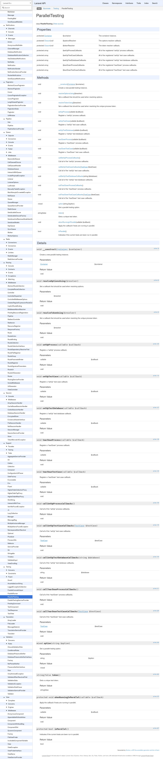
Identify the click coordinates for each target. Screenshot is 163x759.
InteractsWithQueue (14, 172)
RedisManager (13, 256)
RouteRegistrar (13, 363)
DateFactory (12, 476)
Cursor (10, 92)
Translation (9, 617)
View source (58, 23)
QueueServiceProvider (15, 206)
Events (10, 35)
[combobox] (16, 8)
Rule (9, 670)
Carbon (10, 463)
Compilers (11, 700)
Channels (11, 28)
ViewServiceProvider (15, 757)
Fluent (10, 486)
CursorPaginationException (17, 95)
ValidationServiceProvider (16, 690)
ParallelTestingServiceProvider (18, 600)
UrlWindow (11, 115)
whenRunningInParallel (67, 222)
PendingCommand (14, 603)
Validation (9, 637)
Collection (11, 466)
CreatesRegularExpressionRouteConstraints (23, 302)
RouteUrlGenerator (14, 373)
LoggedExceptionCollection (17, 587)
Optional (10, 533)
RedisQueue (12, 209)
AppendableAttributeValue (16, 717)
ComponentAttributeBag (16, 724)
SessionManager (13, 430)
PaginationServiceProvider (17, 105)
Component (12, 720)
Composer (11, 470)
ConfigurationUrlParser (15, 473)
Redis (8, 239)
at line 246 (156, 642)
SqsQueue (11, 226)
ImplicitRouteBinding (15, 306)
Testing (10, 450)
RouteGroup (12, 356)
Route (10, 333)
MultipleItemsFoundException (18, 526)
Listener (10, 179)
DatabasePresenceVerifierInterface (20, 657)
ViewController (13, 389)
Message (11, 15)
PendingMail (12, 18)
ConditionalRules (13, 650)
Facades (11, 446)
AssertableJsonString (15, 583)
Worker (10, 232)
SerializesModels (13, 222)
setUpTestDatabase (65, 130)
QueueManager (13, 202)
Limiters (11, 252)
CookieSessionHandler (15, 409)
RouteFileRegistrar (14, 353)
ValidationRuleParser (15, 687)
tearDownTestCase (65, 148)
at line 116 (156, 375)
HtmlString (11, 500)
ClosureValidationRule (15, 647)
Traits (10, 453)
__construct (62, 84)
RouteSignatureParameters (17, 366)
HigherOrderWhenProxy (16, 496)
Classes (105, 3)
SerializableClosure (14, 212)
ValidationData (13, 680)
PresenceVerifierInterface (16, 667)
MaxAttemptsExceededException (19, 192)
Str (9, 550)
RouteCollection (13, 343)
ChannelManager (13, 48)
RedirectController (14, 319)
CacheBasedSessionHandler (17, 406)
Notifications (10, 25)
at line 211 (156, 588)
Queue (8, 132)
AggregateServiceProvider (17, 456)
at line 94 (156, 312)
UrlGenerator (12, 386)
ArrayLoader (12, 620)
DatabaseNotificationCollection (18, 55)
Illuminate (46, 8)
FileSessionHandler (14, 423)
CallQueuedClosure (14, 162)
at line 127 (156, 407)
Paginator (11, 112)
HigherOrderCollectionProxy (17, 490)
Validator (11, 694)
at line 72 (156, 248)
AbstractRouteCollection (16, 286)
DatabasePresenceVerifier (16, 653)
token (60, 213)
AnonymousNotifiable (15, 45)
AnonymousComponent (16, 714)
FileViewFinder (13, 737)
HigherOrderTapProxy (15, 493)
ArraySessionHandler (15, 403)
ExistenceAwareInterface (16, 419)
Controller (11, 292)
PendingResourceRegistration (18, 313)
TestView (11, 613)
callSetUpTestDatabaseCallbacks (70, 176)
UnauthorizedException (16, 674)
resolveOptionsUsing (66, 93)
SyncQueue (12, 229)
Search (155, 3)
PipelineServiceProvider (16, 129)
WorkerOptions (13, 236)
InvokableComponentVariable (18, 740)
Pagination (9, 82)
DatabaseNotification (15, 52)
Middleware (12, 155)
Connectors (12, 139)
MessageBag (12, 520)
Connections (12, 242)
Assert (10, 580)
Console (11, 32)
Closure (47, 40)
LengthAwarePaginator (15, 102)
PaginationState (13, 109)
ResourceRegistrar (14, 326)
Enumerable (12, 480)
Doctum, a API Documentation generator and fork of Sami (142, 750)
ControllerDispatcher (15, 296)
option (60, 203)
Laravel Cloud (46, 755)
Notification (11, 65)
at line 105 (156, 344)
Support (8, 443)
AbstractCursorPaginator (16, 85)
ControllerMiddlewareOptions (17, 299)
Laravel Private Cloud (147, 755)
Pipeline (8, 119)
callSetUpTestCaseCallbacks (69, 167)
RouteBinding (12, 339)
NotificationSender (14, 68)
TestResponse (13, 610)
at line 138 (156, 439)
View (7, 697)
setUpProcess (63, 112)
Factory (10, 660)
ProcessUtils (12, 540)
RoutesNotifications (14, 75)
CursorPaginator (13, 99)
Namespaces (117, 3)
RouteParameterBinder (15, 359)
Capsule (11, 135)
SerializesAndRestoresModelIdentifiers (21, 219)
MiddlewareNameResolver (17, 309)
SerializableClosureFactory (17, 216)
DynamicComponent (15, 730)
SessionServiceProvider (16, 433)
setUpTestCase (64, 121)
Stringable (11, 553)
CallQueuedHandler (14, 165)
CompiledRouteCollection (16, 289)
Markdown (11, 12)
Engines (11, 707)
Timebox (11, 557)
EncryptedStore (13, 416)
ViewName (11, 754)
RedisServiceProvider (15, 259)
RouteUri (11, 369)
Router (10, 376)
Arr (9, 460)
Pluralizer (11, 536)
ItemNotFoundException (16, 506)
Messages (11, 38)
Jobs (9, 152)
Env (9, 483)
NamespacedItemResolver (17, 530)
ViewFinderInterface (14, 750)
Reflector (11, 543)
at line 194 (156, 557)
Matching (11, 279)
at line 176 (156, 525)
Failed (10, 149)
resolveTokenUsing (65, 102)
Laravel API (40, 3)
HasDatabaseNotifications (17, 58)
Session (9, 393)
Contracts (11, 269)
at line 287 (156, 728)
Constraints (12, 573)
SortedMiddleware (14, 383)
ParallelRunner (13, 593)
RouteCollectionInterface (16, 346)
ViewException (13, 747)
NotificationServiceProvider (17, 72)
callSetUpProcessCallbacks (68, 158)
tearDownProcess (65, 139)
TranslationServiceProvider (17, 630)
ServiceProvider (13, 547)
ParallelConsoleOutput (15, 590)
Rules (10, 643)
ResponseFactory (14, 329)
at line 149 (156, 471)
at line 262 (156, 674)
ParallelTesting (13, 597)
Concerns (11, 570)
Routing (8, 262)
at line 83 (156, 280)
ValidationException (14, 684)
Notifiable (11, 62)
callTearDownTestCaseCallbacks (70, 194)
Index (146, 3)
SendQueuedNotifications (16, 78)
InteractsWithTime (14, 503)
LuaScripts (11, 185)
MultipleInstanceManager (16, 523)
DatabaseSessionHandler (16, 413)
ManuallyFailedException (16, 189)
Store (9, 436)
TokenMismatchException (17, 440)
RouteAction (12, 336)
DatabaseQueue (13, 169)
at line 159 (156, 503)
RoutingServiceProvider (16, 379)
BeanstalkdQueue (14, 159)
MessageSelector (14, 627)
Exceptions (12, 276)
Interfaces (129, 3)
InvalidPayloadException (16, 175)
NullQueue (11, 195)
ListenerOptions (13, 182)
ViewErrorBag (12, 563)
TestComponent (13, 607)
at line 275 (156, 696)
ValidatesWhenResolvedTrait (17, 677)
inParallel (61, 231)
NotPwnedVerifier (13, 664)
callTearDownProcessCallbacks (70, 185)
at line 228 (156, 611)
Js (8, 510)
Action (10, 42)
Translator (11, 633)
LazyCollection (13, 513)
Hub (9, 122)
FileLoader (11, 623)
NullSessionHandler (14, 426)
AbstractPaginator (14, 89)
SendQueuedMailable (15, 22)
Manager (11, 516)
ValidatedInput (12, 560)
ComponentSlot (13, 727)
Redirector (11, 323)
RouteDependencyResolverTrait (18, 349)
